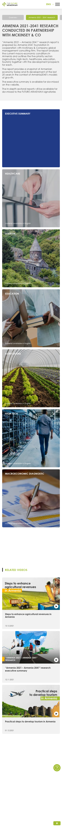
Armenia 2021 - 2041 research (42, 17)
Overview (13, 17)
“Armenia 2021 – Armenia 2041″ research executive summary (28, 669)
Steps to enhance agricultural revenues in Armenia (28, 615)
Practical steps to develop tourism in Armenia (30, 721)
